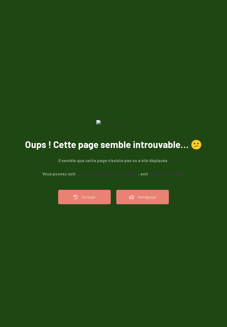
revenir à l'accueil (166, 173)
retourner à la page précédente (107, 173)
